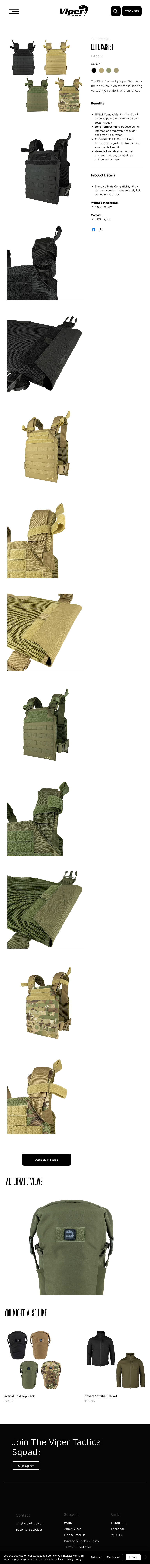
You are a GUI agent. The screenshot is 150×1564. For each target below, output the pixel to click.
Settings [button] (96, 1557)
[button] (46, 75)
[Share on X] (101, 234)
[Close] (145, 1557)
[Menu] (14, 11)
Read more (98, 94)
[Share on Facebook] (93, 234)
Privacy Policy (73, 1559)
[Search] (116, 11)
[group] (75, 1459)
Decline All (113, 1557)
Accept (133, 1557)
